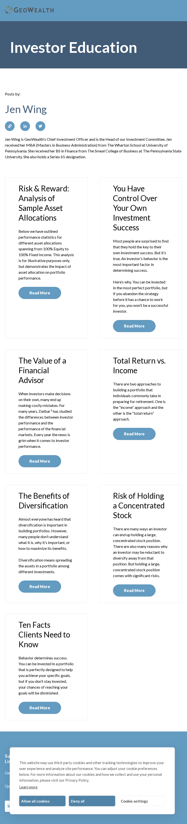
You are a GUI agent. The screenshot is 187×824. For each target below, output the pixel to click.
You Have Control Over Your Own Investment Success (135, 208)
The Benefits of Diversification (44, 500)
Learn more (28, 787)
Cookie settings (134, 801)
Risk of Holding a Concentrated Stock (139, 505)
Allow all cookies (35, 801)
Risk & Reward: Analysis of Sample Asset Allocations (44, 203)
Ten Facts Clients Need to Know (44, 634)
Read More (39, 292)
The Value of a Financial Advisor (42, 370)
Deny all (77, 801)
